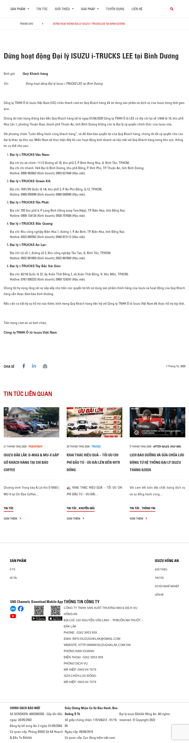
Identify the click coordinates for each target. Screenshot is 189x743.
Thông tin (148, 508)
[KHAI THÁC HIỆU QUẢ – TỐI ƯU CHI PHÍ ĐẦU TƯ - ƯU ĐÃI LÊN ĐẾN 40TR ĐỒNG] (94, 422)
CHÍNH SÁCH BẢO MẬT (25, 708)
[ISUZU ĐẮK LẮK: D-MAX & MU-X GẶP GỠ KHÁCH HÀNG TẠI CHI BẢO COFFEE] (31, 422)
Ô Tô (12, 569)
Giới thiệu (161, 569)
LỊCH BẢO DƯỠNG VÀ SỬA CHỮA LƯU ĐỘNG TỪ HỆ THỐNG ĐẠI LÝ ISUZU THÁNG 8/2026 (157, 462)
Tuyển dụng (115, 9)
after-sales (161, 446)
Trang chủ (26, 23)
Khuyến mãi (86, 508)
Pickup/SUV (35, 446)
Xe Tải (13, 578)
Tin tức (41, 9)
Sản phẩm (18, 561)
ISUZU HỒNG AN (167, 561)
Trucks (96, 446)
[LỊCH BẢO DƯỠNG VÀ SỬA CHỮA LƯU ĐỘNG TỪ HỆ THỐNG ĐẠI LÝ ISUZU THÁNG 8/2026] (157, 422)
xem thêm (11, 518)
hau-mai (175, 446)
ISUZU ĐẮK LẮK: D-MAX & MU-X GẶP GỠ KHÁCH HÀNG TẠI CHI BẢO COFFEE (31, 462)
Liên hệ (137, 9)
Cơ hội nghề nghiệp (167, 586)
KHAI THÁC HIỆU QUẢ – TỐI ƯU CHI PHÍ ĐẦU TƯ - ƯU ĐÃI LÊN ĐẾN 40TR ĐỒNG (93, 462)
